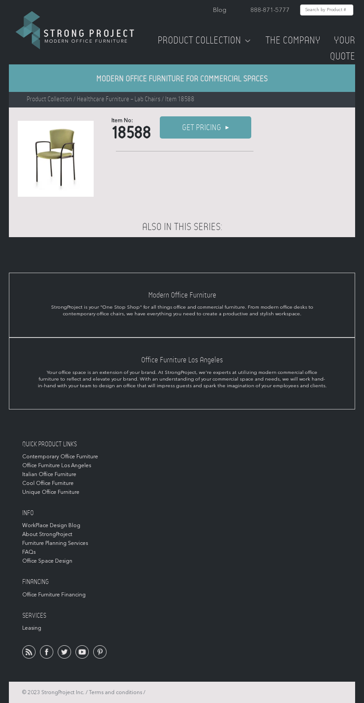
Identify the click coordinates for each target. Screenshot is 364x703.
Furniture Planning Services (55, 543)
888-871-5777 (269, 10)
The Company (292, 40)
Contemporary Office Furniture (60, 456)
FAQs (29, 552)
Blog (219, 10)
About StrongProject (47, 534)
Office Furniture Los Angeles (56, 465)
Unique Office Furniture (50, 492)
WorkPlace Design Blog (51, 525)
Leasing (31, 628)
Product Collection (199, 40)
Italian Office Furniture (49, 474)
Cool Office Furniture (48, 483)
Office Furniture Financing (54, 595)
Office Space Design (47, 561)
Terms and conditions (115, 692)
